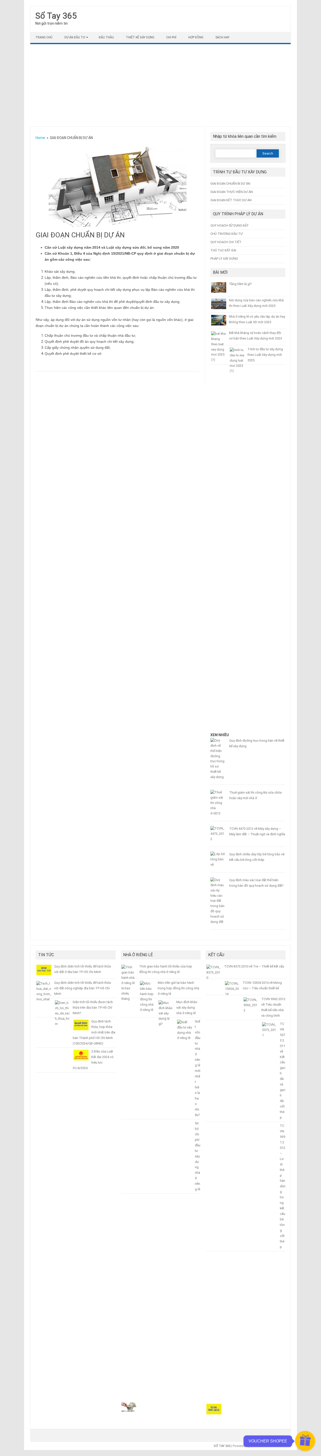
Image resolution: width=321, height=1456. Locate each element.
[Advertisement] (160, 85)
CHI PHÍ (171, 37)
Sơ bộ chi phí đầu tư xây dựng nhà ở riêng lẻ (197, 1156)
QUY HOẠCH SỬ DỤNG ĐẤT (229, 225)
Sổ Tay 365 (56, 16)
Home (40, 138)
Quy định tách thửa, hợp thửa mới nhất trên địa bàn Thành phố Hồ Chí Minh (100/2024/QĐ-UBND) (94, 1032)
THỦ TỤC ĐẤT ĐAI (223, 250)
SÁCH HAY (222, 37)
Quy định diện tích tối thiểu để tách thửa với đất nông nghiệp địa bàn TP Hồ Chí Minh (82, 988)
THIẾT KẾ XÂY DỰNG (140, 37)
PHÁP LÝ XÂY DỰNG (224, 258)
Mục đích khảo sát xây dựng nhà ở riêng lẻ (186, 1007)
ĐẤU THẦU (106, 37)
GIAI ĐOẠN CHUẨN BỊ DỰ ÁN (230, 183)
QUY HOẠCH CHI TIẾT (226, 242)
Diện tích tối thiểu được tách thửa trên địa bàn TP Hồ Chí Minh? (93, 1007)
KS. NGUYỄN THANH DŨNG (270, 1446)
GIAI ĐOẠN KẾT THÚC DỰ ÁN (231, 200)
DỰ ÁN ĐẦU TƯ (74, 37)
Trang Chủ (43, 37)
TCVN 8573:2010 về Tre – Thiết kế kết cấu (254, 966)
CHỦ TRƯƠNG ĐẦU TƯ (226, 234)
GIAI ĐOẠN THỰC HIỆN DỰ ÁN (231, 192)
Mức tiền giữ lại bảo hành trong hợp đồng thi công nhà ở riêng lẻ (178, 988)
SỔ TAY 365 (222, 1446)
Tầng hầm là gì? (240, 284)
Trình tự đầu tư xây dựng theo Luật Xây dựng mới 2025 (265, 354)
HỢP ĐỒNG (195, 37)
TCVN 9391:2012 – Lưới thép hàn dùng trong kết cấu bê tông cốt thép (282, 1186)
